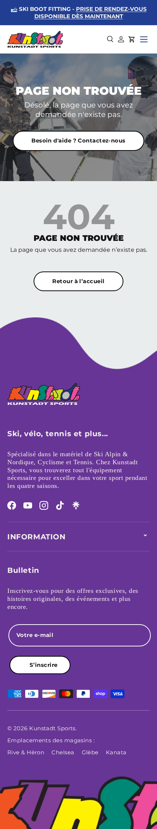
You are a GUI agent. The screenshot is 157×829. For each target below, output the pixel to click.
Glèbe (90, 752)
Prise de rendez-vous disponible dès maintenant (90, 12)
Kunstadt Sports (52, 728)
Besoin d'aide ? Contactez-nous (78, 140)
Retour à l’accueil (78, 281)
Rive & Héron (25, 752)
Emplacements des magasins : (51, 740)
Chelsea (62, 752)
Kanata (116, 752)
